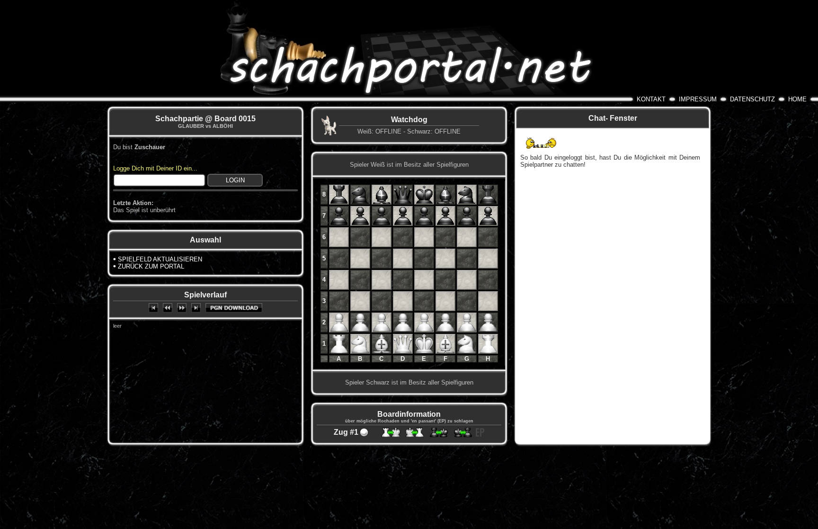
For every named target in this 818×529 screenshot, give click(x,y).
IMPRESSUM (698, 99)
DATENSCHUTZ (752, 99)
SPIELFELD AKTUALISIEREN (160, 259)
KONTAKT (651, 99)
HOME (797, 99)
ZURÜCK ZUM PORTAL (151, 266)
